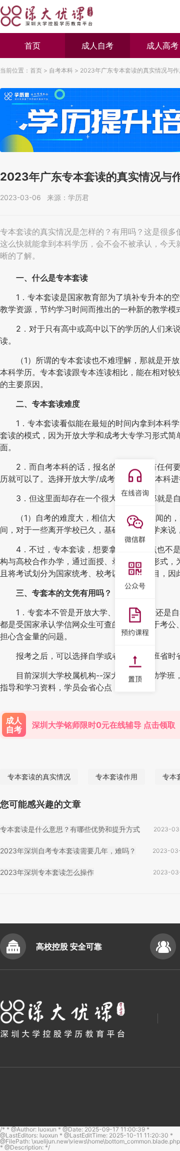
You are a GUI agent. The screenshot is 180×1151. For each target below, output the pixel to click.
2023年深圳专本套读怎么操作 (47, 872)
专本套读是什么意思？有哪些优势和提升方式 (70, 829)
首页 (32, 46)
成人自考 (98, 46)
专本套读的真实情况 (39, 776)
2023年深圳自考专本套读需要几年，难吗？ (68, 850)
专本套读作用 (117, 776)
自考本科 (61, 70)
